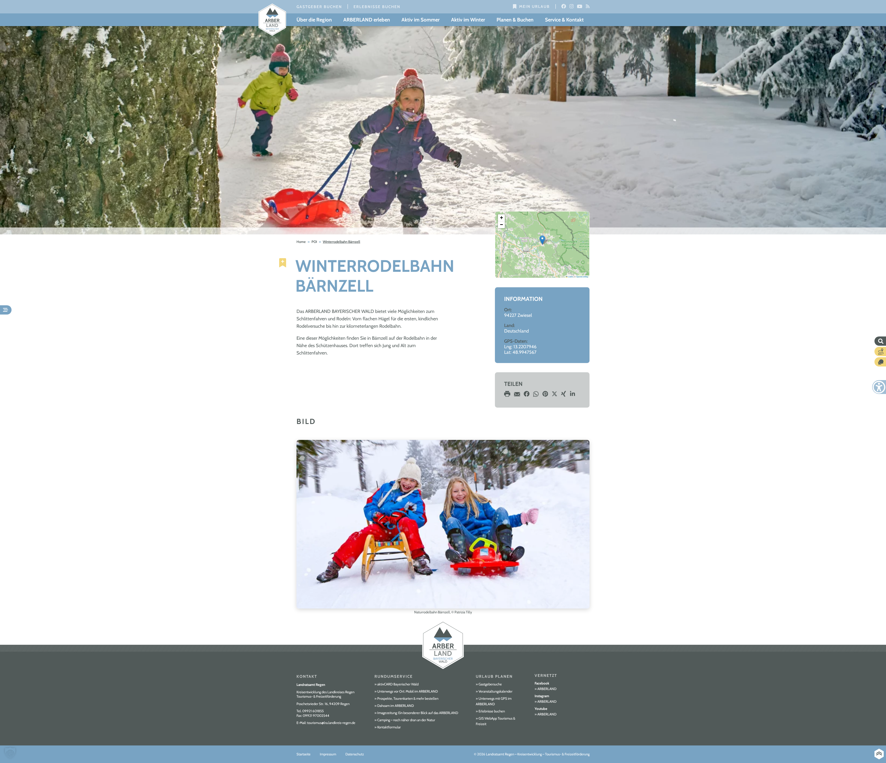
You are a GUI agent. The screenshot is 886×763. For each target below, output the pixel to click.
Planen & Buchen (515, 20)
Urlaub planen (494, 676)
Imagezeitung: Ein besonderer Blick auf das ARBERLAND (417, 713)
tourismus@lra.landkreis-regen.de (331, 723)
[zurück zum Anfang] (879, 754)
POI (314, 242)
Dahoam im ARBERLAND (395, 706)
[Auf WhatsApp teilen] (536, 395)
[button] (542, 240)
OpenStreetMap (582, 276)
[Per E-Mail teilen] (517, 395)
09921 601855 (313, 711)
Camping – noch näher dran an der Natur (406, 720)
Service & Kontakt (564, 20)
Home (301, 242)
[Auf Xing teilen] (563, 395)
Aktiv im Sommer (420, 20)
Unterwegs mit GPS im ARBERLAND (494, 701)
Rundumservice (393, 676)
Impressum (328, 754)
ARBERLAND (547, 689)
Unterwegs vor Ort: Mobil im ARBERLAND (407, 691)
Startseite (303, 754)
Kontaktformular (389, 727)
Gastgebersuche (490, 684)
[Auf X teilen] (554, 395)
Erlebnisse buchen (376, 6)
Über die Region (314, 20)
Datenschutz (354, 754)
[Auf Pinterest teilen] (545, 395)
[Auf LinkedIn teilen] (572, 395)
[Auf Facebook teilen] (527, 395)
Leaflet (570, 276)
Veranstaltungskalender (495, 691)
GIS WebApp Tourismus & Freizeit (495, 721)
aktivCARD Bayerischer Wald (398, 684)
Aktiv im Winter (468, 20)
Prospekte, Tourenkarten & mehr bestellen (407, 698)
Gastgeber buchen (319, 6)
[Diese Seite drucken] (507, 395)
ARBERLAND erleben (366, 20)
